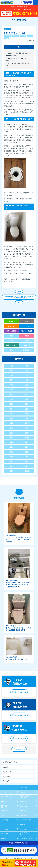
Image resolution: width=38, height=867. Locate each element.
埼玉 (11, 380)
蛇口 (11, 350)
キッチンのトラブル (6, 797)
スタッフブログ (24, 829)
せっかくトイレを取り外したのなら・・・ (17, 64)
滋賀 (11, 433)
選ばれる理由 (4, 787)
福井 (11, 442)
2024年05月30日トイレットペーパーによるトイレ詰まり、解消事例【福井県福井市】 (18, 628)
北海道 (11, 375)
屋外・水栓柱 (11, 331)
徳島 (26, 413)
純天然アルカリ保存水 (11, 762)
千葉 (6, 38)
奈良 (26, 385)
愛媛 (11, 418)
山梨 (26, 399)
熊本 (26, 433)
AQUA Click (7, 771)
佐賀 (11, 370)
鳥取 (11, 471)
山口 (26, 394)
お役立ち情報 (4, 829)
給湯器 (27, 340)
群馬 (11, 452)
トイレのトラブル (6, 792)
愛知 (26, 418)
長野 (26, 457)
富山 (11, 394)
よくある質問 (4, 834)
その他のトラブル (6, 811)
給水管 (11, 340)
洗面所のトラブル (6, 801)
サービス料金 (4, 820)
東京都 (27, 423)
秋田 (26, 447)
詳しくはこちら (20, 692)
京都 (26, 366)
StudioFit (6, 781)
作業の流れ (23, 824)
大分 (26, 380)
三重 (11, 366)
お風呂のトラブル (25, 792)
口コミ (3, 824)
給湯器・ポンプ (11, 345)
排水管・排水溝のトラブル (24, 797)
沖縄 (26, 428)
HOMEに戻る (20, 749)
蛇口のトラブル (24, 806)
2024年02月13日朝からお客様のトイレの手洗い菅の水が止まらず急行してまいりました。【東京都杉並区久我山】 (18, 583)
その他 (27, 321)
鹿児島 (27, 471)
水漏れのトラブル (25, 811)
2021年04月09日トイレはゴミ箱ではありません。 (17, 658)
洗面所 (27, 336)
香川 (11, 466)
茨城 (26, 452)
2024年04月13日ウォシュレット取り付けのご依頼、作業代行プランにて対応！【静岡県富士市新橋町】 (18, 538)
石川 (11, 437)
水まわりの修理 (24, 815)
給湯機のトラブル (25, 801)
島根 (26, 409)
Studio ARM (7, 776)
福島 (11, 447)
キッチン (11, 326)
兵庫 (26, 370)
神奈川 (27, 437)
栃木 (11, 428)
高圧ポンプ (27, 350)
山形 (11, 399)
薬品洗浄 (27, 345)
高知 (26, 466)
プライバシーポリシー (26, 838)
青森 (11, 461)
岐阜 (11, 404)
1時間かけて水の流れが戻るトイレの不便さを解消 (18, 54)
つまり (29, 35)
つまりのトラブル (6, 815)
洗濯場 (11, 336)
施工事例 (7, 35)
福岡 (26, 442)
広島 (11, 413)
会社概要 (3, 838)
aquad (5, 767)
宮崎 (26, 389)
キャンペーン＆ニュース (23, 834)
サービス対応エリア (25, 820)
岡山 (26, 404)
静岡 (26, 461)
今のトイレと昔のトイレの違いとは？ (17, 59)
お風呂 (11, 321)
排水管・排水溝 (26, 331)
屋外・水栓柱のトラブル (4, 806)
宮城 (11, 389)
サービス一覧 (23, 787)
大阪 (11, 385)
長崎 (11, 457)
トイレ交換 (15, 35)
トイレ (23, 35)
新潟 (11, 423)
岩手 (11, 409)
